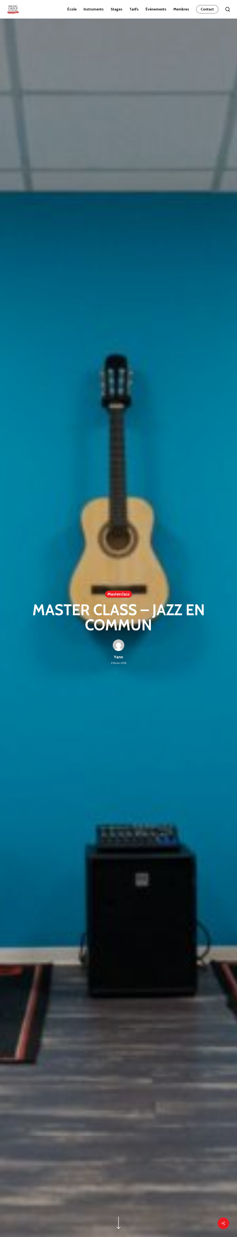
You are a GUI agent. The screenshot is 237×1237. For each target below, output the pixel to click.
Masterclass (118, 594)
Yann (118, 657)
